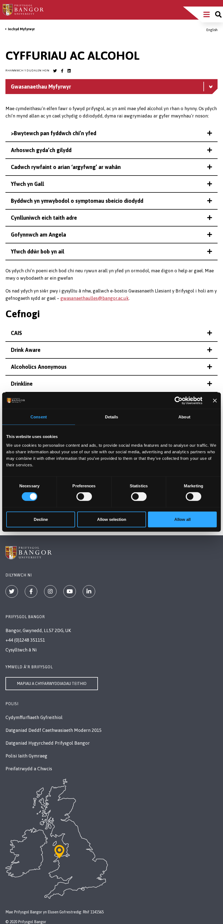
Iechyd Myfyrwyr (21, 29)
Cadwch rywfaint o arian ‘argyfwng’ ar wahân (66, 167)
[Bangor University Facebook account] (62, 71)
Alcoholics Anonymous (39, 367)
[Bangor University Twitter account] (55, 71)
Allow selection (111, 519)
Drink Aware (26, 350)
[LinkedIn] (89, 591)
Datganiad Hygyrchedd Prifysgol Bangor (47, 743)
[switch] (84, 496)
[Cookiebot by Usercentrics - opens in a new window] (178, 401)
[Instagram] (50, 591)
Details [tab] (111, 417)
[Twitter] (11, 591)
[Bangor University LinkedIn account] (69, 71)
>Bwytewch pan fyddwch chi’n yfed (53, 133)
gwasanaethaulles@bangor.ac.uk (94, 298)
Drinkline (22, 384)
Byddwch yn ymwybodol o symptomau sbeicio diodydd (77, 201)
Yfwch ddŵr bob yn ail (37, 251)
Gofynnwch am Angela (38, 234)
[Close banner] (215, 401)
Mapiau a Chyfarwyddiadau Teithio (51, 683)
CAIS (16, 333)
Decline (41, 519)
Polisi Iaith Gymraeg (26, 756)
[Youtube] (69, 591)
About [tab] (184, 417)
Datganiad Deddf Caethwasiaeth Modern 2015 (53, 730)
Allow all (182, 519)
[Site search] (218, 14)
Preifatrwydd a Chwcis (28, 768)
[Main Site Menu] (206, 14)
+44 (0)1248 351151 (25, 640)
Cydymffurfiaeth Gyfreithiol (34, 717)
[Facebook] (31, 591)
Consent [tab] (38, 417)
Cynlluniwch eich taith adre (44, 218)
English (212, 30)
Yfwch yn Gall (27, 184)
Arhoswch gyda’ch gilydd (41, 150)
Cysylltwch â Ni (21, 650)
